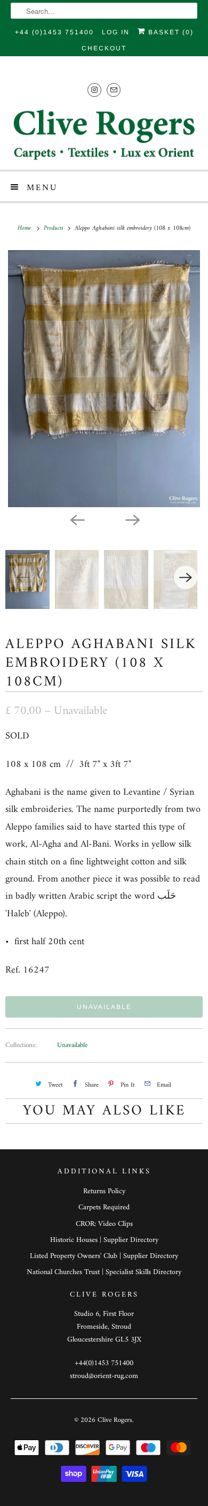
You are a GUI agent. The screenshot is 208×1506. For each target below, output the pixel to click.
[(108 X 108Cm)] (104, 378)
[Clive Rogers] (104, 134)
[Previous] (76, 519)
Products (55, 228)
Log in (116, 32)
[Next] (131, 519)
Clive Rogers (115, 1420)
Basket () (170, 32)
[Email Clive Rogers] (114, 90)
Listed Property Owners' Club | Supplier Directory (104, 1256)
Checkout (104, 48)
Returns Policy (104, 1191)
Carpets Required (104, 1207)
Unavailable (72, 1045)
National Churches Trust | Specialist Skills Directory (104, 1272)
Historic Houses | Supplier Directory (104, 1240)
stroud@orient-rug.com (104, 1376)
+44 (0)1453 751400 (54, 32)
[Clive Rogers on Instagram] (94, 90)
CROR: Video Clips (104, 1224)
